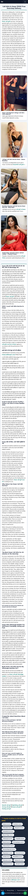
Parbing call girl (6, 808)
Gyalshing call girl (17, 805)
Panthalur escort (17, 824)
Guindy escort (6, 856)
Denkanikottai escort (8, 831)
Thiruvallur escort (7, 827)
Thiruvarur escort (7, 860)
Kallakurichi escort (19, 860)
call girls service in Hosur (9, 344)
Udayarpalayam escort (8, 845)
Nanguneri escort (19, 827)
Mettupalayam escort (18, 842)
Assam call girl (16, 807)
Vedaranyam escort (7, 838)
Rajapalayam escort (7, 853)
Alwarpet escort (19, 863)
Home (2, 890)
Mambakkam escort (17, 856)
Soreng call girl (6, 807)
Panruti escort (6, 842)
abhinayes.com (15, 879)
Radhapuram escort (8, 863)
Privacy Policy (10, 890)
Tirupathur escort (19, 838)
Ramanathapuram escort (9, 849)
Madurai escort (6, 824)
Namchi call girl (6, 805)
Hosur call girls (6, 21)
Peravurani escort (19, 853)
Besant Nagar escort (8, 835)
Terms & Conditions (22, 890)
